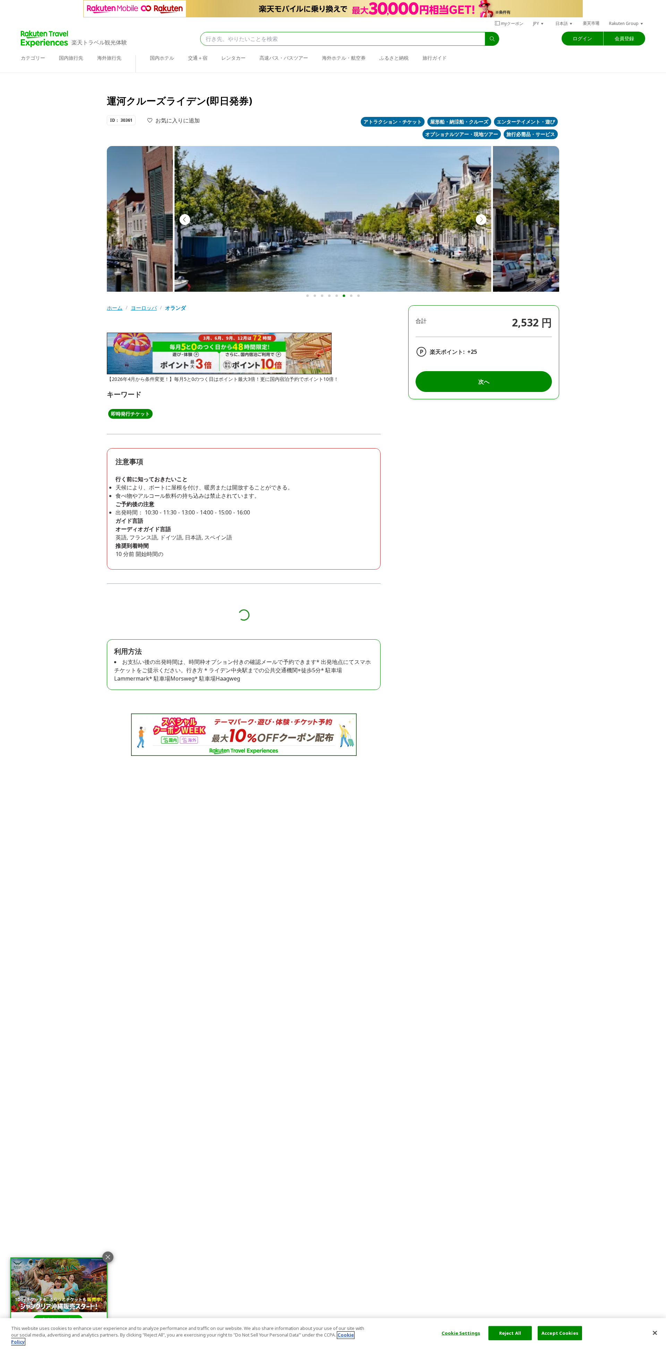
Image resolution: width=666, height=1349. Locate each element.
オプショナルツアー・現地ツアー (461, 134)
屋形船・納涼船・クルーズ (459, 121)
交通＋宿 (197, 57)
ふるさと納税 (394, 57)
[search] (492, 39)
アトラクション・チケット (393, 121)
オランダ (175, 307)
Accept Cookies (559, 1333)
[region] (333, 1333)
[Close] (655, 1332)
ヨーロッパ (144, 307)
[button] (539, 23)
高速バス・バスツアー (283, 57)
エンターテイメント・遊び (526, 121)
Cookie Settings (461, 1333)
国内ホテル (162, 57)
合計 (421, 321)
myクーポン (512, 23)
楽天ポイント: (447, 352)
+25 (472, 352)
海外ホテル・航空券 (344, 57)
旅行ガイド (434, 57)
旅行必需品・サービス (530, 134)
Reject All (510, 1333)
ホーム (114, 307)
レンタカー (233, 57)
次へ (483, 381)
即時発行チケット (130, 413)
